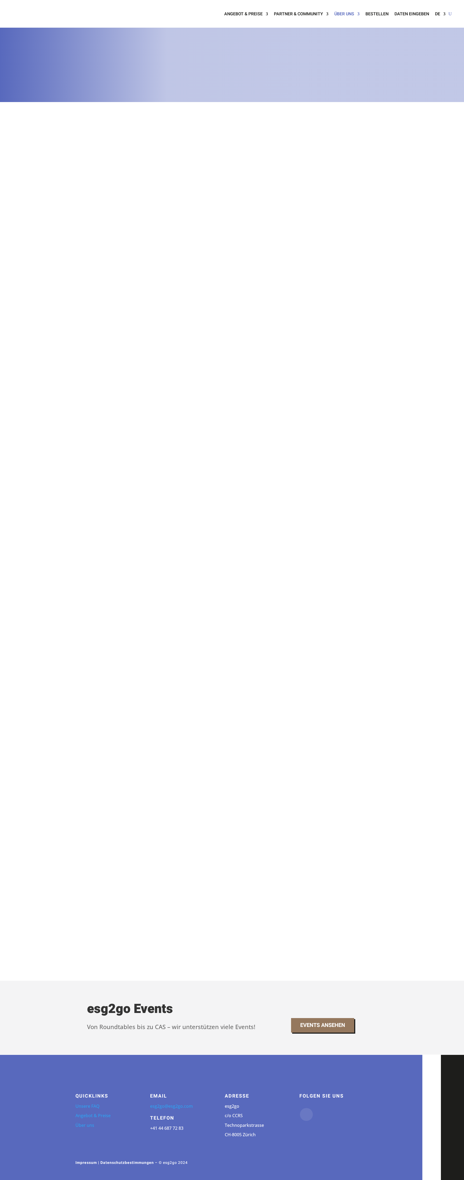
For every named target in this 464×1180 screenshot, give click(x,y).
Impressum (86, 1162)
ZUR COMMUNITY (130, 451)
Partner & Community (298, 14)
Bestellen (377, 14)
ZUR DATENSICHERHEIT (330, 442)
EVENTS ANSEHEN (322, 1025)
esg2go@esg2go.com (171, 1106)
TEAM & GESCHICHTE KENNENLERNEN (232, 613)
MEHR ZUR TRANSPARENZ (230, 451)
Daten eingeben (411, 14)
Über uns (344, 14)
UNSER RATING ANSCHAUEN (232, 246)
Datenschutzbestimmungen (127, 1162)
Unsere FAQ (87, 1106)
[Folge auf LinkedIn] (306, 1114)
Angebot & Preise (243, 14)
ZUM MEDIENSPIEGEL (232, 936)
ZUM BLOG (268, 753)
